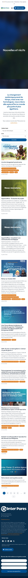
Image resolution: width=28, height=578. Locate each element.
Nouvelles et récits (9, 1)
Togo (16, 172)
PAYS (2, 133)
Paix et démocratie (16, 299)
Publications (16, 1)
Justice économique (6, 299)
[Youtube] (11, 541)
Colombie (22, 425)
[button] (12, 8)
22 (24, 493)
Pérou (9, 427)
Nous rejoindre (23, 1)
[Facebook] (3, 541)
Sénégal (11, 172)
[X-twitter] (14, 541)
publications (14, 123)
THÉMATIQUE (4, 128)
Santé (23, 299)
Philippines (4, 451)
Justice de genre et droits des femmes (10, 170)
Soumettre (14, 139)
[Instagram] (5, 541)
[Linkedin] (8, 541)
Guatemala (22, 361)
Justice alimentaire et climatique (9, 168)
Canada (13, 339)
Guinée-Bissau (5, 172)
